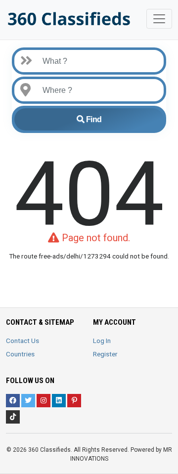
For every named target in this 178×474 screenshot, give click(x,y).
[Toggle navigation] (159, 19)
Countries (20, 354)
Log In (102, 341)
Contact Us (22, 341)
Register (105, 354)
